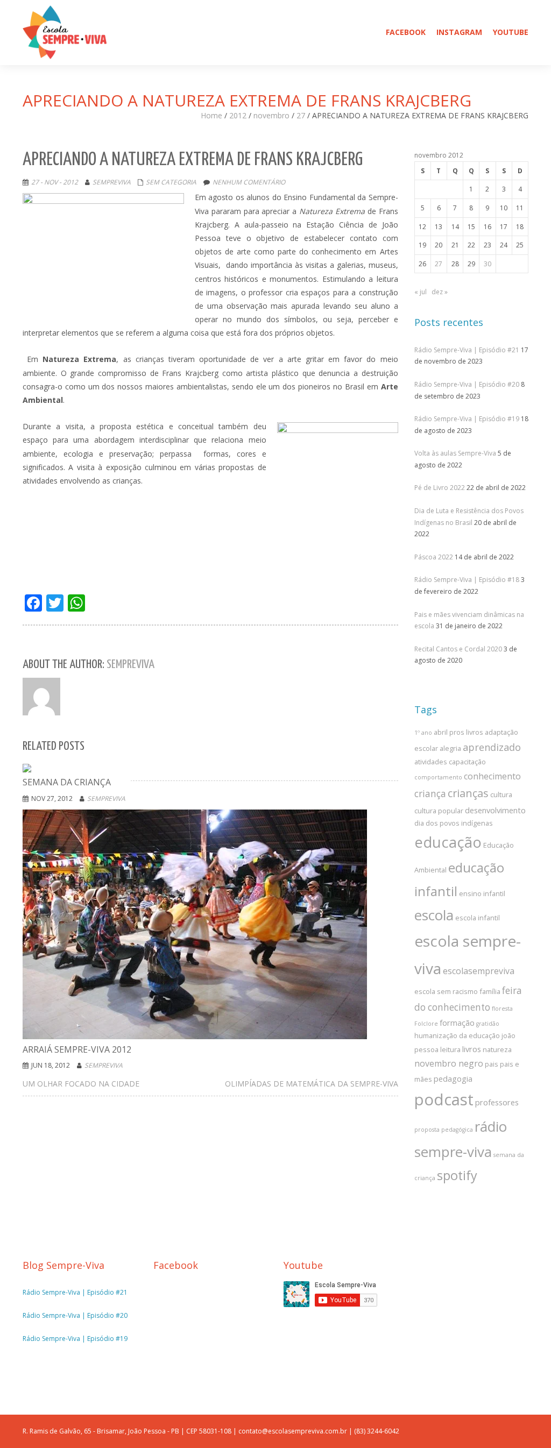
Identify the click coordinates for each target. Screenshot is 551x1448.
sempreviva (112, 182)
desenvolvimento (495, 810)
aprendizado (492, 747)
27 (300, 115)
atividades (430, 761)
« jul (420, 291)
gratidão (487, 1023)
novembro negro (448, 1063)
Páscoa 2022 (433, 557)
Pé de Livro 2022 (439, 487)
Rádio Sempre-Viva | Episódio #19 (466, 418)
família (489, 991)
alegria (450, 748)
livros (471, 1049)
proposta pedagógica (443, 1129)
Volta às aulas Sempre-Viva (455, 453)
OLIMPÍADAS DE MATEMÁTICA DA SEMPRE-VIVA (311, 1083)
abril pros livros (458, 732)
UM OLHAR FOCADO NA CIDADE (81, 1083)
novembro (271, 115)
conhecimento (492, 776)
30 (487, 263)
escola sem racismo (446, 991)
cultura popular (438, 810)
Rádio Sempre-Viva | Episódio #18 (466, 579)
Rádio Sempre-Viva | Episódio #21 (466, 349)
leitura (450, 1049)
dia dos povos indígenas (453, 823)
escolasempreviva (478, 971)
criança (430, 793)
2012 (237, 115)
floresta (502, 1008)
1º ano (423, 732)
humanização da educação (457, 1035)
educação (448, 842)
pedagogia (453, 1078)
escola (434, 915)
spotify (457, 1175)
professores (497, 1102)
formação (457, 1022)
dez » (440, 291)
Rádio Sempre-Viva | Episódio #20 (466, 384)
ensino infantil (482, 893)
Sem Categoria (171, 182)
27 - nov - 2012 (54, 182)
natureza (497, 1049)
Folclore (426, 1023)
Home (211, 115)
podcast (444, 1099)
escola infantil (477, 917)
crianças (468, 793)
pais (491, 1064)
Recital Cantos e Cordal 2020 (458, 649)
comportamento (438, 777)
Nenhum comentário (249, 182)
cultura (501, 794)
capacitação (467, 761)
